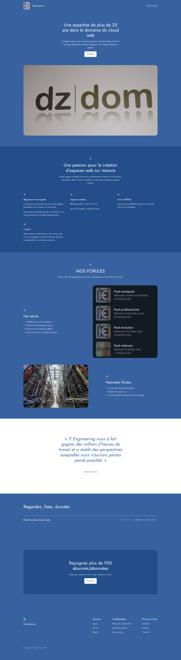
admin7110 (139, 520)
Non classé (151, 520)
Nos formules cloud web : (37, 520)
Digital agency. (38, 5)
